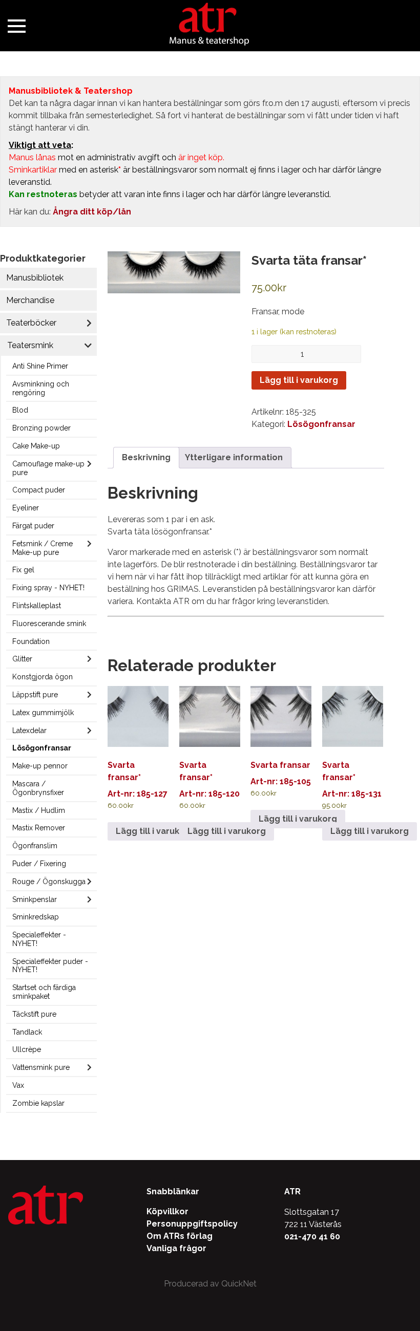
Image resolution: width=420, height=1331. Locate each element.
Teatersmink (30, 345)
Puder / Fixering (39, 864)
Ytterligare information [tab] (234, 457)
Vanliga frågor (176, 1248)
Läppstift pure (35, 695)
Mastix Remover (38, 828)
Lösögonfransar (41, 748)
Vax (18, 1085)
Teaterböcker (31, 323)
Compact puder (38, 490)
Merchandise (30, 300)
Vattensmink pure (41, 1067)
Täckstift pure (34, 1014)
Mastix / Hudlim (38, 810)
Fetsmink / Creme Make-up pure (42, 548)
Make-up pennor (40, 766)
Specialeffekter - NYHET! (39, 939)
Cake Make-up (36, 446)
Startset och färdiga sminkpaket (44, 991)
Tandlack (27, 1032)
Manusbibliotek (35, 278)
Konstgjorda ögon (42, 677)
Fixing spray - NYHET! (48, 588)
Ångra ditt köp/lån (92, 212)
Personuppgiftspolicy (192, 1224)
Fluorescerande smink (49, 623)
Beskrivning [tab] (146, 457)
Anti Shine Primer (40, 366)
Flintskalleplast (36, 606)
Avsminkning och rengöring (40, 388)
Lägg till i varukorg (299, 380)
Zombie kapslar (38, 1103)
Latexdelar (29, 730)
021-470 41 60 (312, 1236)
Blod (20, 410)
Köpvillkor (167, 1211)
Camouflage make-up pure (48, 468)
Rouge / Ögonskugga (49, 881)
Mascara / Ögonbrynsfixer (38, 788)
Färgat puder (33, 526)
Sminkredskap (35, 917)
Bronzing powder (41, 428)
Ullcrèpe (26, 1049)
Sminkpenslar (34, 899)
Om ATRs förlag (179, 1236)
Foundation (31, 641)
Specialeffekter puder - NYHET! (50, 965)
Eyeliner (25, 508)
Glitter (22, 659)
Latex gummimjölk (43, 713)
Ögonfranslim (34, 846)
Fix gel (23, 570)
